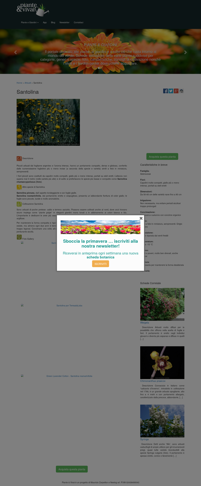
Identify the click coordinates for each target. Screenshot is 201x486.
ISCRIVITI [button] (101, 264)
